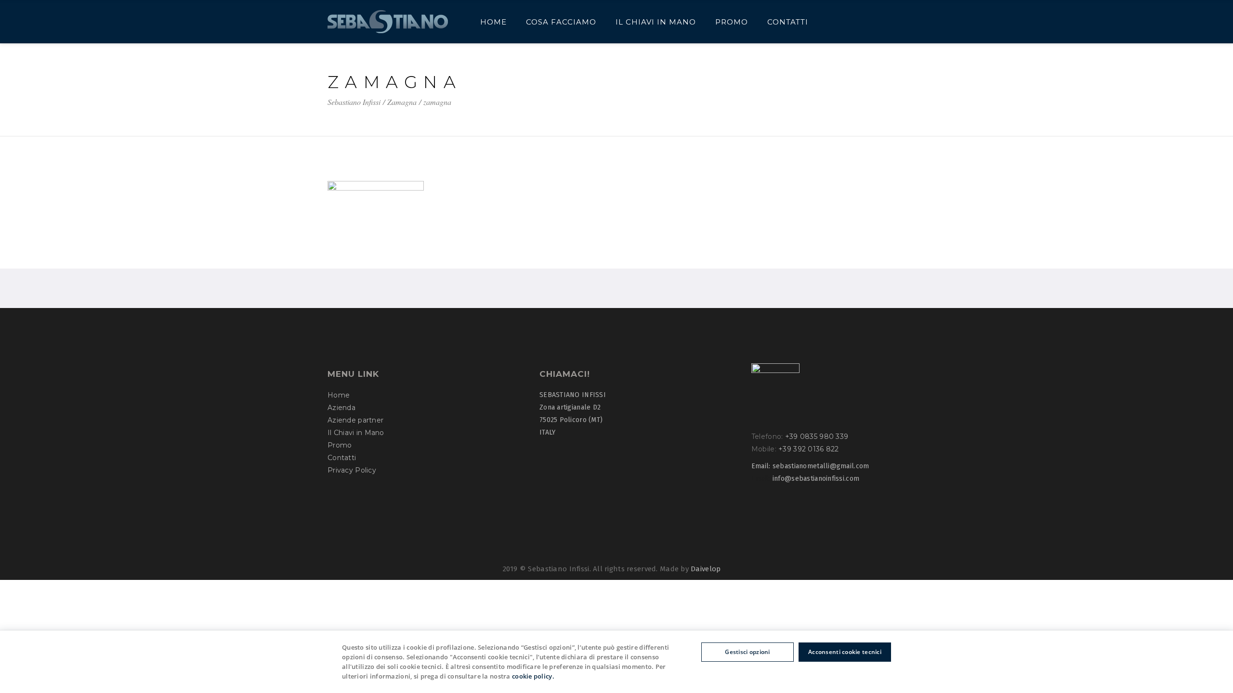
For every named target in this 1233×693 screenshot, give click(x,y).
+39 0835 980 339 (816, 436)
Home (339, 395)
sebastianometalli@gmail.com (821, 466)
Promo (340, 445)
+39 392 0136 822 (808, 449)
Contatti (342, 457)
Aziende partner (355, 420)
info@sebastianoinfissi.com (816, 479)
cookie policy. (533, 676)
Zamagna (402, 102)
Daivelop (706, 569)
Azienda (341, 407)
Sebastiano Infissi (354, 102)
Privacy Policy (352, 470)
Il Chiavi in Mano (356, 432)
